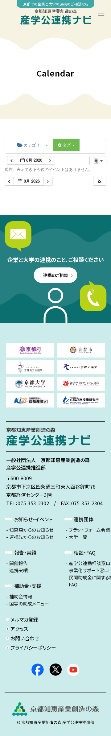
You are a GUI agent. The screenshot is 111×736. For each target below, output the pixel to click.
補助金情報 (20, 596)
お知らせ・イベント (33, 519)
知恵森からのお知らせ (31, 530)
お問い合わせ (24, 638)
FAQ (73, 584)
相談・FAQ (85, 552)
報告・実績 (25, 552)
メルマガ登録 (24, 619)
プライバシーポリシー (33, 647)
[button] (99, 181)
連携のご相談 (55, 275)
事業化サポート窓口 (89, 570)
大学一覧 (78, 537)
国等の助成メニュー (29, 604)
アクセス (19, 628)
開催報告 (18, 563)
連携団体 (83, 519)
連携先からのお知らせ (31, 537)
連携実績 (18, 570)
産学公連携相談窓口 (89, 563)
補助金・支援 (27, 585)
